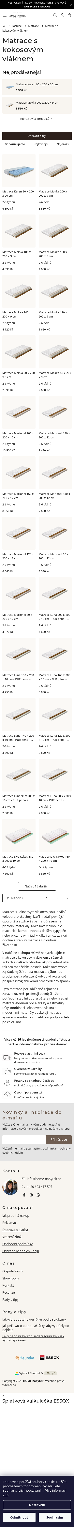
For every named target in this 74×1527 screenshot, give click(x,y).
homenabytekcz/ (31, 1195)
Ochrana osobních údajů (20, 1251)
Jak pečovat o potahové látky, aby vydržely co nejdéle (35, 1328)
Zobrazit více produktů (35, 119)
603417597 (38, 1195)
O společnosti (12, 1271)
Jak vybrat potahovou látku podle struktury (34, 1319)
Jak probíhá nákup (15, 1215)
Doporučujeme (15, 144)
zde (5, 1495)
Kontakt (8, 1285)
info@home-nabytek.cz (44, 1179)
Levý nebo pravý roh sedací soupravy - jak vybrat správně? (33, 1338)
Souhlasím (54, 1517)
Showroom (10, 1278)
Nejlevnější (41, 144)
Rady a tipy (10, 1299)
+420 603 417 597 (39, 1187)
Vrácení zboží (12, 1237)
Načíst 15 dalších (37, 886)
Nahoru (17, 898)
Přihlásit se (59, 1139)
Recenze (8, 1292)
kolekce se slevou (36, 6)
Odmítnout (19, 1517)
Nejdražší (63, 144)
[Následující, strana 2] (57, 898)
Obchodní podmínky (17, 1244)
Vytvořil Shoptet (29, 1373)
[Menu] (4, 15)
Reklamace (10, 1222)
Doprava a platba (15, 1230)
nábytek (24, 1195)
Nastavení (37, 1505)
